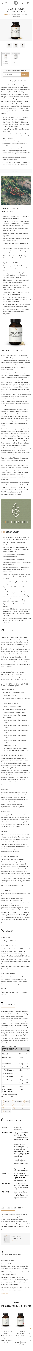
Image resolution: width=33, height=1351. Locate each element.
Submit (25, 74)
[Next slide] (27, 1328)
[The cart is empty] (28, 3)
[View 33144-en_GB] (9, 45)
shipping (13, 81)
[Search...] (6, 3)
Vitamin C (7, 14)
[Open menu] (2, 3)
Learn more (4, 1293)
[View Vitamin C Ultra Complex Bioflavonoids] (16, 45)
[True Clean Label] (10, 532)
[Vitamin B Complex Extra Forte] (20, 1320)
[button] (9, 45)
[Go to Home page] (16, 3)
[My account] (23, 3)
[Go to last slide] (4, 1328)
